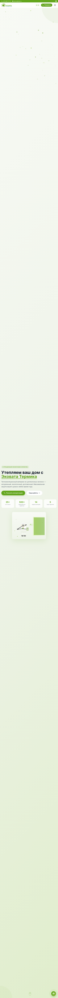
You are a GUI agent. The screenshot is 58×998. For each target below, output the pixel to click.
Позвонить (47, 5)
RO (38, 5)
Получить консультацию (14, 493)
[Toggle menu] (55, 5)
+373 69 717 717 (7, 1)
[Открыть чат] (53, 993)
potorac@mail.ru (18, 1)
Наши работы (33, 493)
